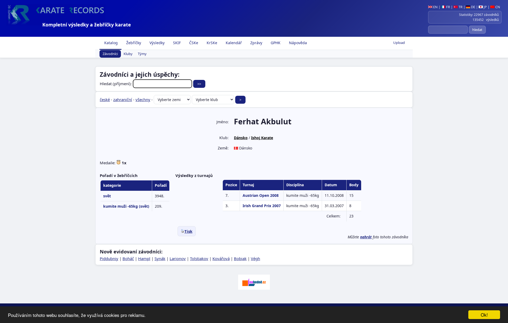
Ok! (484, 314)
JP (485, 6)
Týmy (142, 54)
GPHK (275, 42)
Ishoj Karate (262, 137)
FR (447, 6)
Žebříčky (133, 42)
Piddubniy (109, 258)
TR (460, 6)
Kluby (128, 54)
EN (435, 6)
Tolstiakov (199, 258)
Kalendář (233, 42)
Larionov (178, 258)
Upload (399, 42)
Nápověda (297, 42)
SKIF (176, 42)
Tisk (188, 231)
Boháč (128, 258)
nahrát (366, 237)
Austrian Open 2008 (261, 195)
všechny (142, 99)
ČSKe (193, 42)
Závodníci (110, 54)
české (105, 99)
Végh (255, 258)
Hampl (144, 258)
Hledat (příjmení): (116, 83)
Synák (160, 258)
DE (472, 6)
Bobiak (240, 258)
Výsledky (156, 42)
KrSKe (211, 42)
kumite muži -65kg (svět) (126, 206)
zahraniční (122, 99)
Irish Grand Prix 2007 (262, 205)
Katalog (110, 42)
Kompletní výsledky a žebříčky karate (86, 24)
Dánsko (241, 137)
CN (497, 6)
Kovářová (221, 258)
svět (107, 195)
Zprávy (255, 42)
